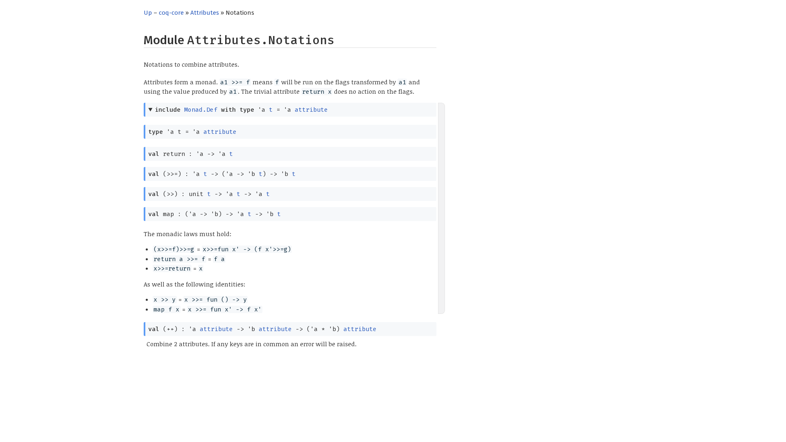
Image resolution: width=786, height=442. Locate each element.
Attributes (204, 12)
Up (148, 12)
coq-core (171, 12)
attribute (311, 109)
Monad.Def (200, 109)
